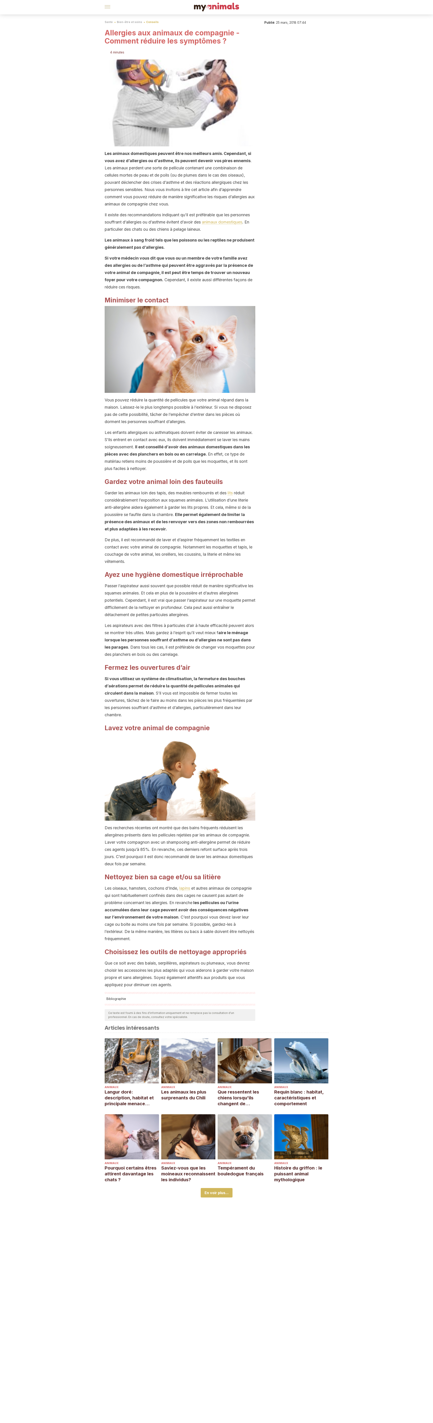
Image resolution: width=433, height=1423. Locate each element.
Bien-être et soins (129, 22)
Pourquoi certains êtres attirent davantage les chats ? (131, 1173)
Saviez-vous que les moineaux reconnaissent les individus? (188, 1173)
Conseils (152, 22)
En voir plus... (217, 1192)
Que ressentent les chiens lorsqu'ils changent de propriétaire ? (238, 1098)
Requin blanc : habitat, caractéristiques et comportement (299, 1097)
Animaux (112, 1087)
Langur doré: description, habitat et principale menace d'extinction (129, 1098)
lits (230, 492)
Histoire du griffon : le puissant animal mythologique (298, 1173)
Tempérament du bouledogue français (241, 1171)
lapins (184, 888)
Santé (109, 22)
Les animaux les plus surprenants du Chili (183, 1095)
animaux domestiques (222, 222)
